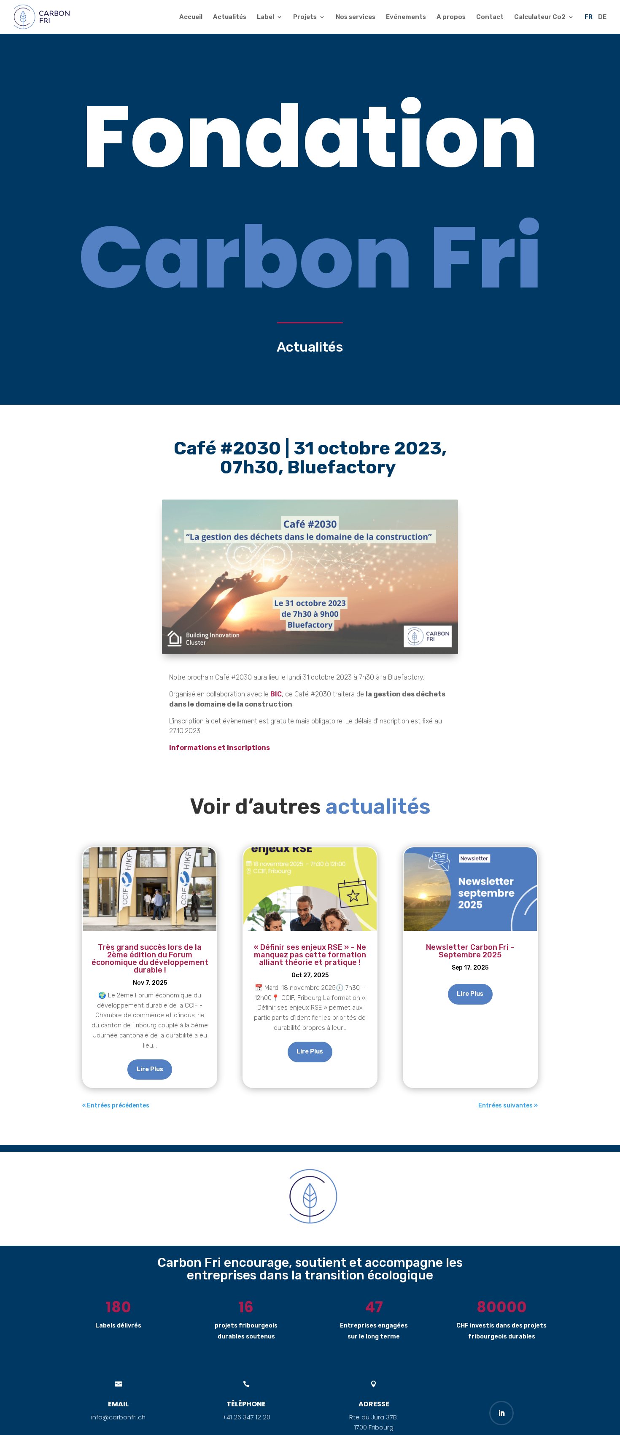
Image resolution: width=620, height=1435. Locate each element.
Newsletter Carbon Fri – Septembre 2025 (470, 951)
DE (602, 17)
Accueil (190, 17)
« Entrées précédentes (115, 1105)
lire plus (150, 1069)
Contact (490, 17)
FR (589, 17)
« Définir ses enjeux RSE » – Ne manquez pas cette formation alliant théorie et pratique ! (310, 955)
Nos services (355, 17)
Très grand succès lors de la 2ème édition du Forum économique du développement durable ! (150, 959)
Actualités (229, 17)
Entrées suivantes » (508, 1105)
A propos (451, 17)
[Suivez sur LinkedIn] (501, 1413)
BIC (276, 694)
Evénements (406, 17)
